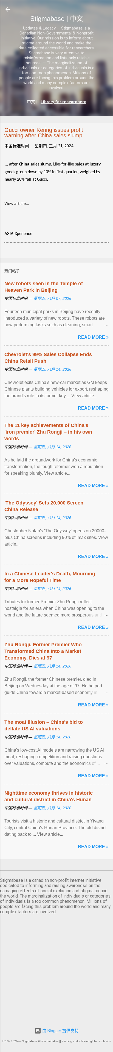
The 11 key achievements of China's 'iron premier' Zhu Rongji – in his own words (48, 432)
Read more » (93, 337)
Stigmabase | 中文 (56, 18)
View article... (16, 204)
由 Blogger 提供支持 (60, 1030)
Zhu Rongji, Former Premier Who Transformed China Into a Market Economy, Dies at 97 (43, 651)
